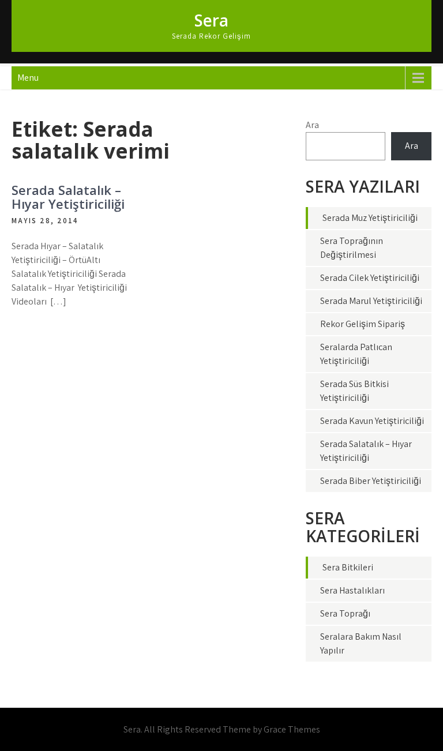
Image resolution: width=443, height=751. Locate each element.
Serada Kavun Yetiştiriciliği (372, 421)
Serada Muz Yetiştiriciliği (370, 218)
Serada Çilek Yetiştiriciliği (369, 278)
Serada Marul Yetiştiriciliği (371, 301)
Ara (312, 125)
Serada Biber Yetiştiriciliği (370, 481)
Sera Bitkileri (347, 567)
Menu (28, 78)
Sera (211, 20)
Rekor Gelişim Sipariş (362, 324)
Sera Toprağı (345, 613)
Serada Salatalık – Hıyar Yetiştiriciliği (68, 196)
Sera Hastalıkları (352, 590)
